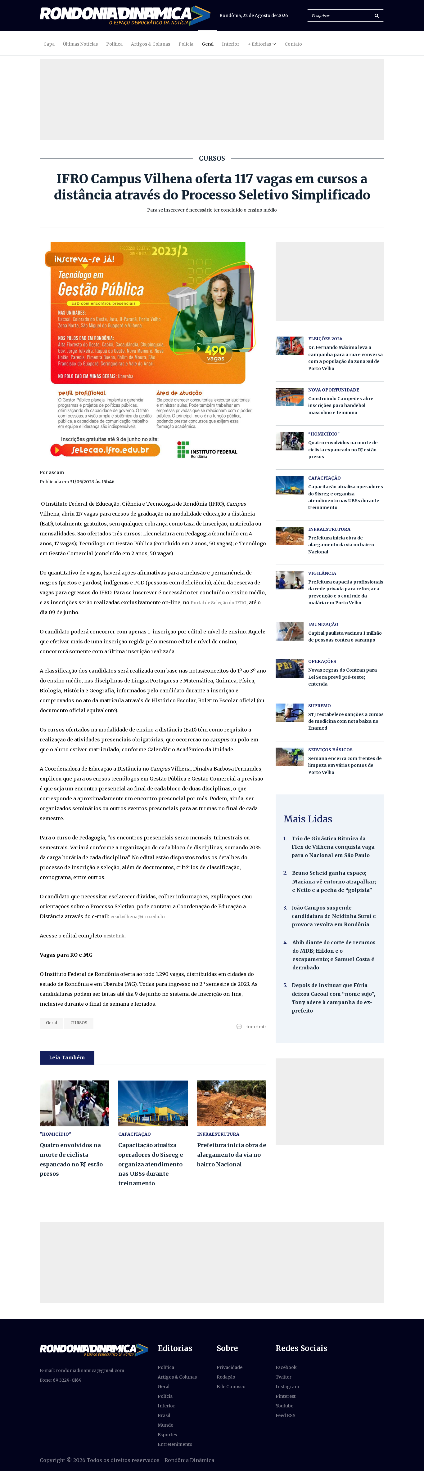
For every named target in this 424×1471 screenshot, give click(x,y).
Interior (230, 44)
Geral (208, 44)
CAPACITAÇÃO (134, 1134)
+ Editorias (259, 44)
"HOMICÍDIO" (55, 1134)
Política (114, 44)
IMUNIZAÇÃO (323, 624)
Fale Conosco (231, 1386)
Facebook (286, 1367)
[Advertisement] (330, 1101)
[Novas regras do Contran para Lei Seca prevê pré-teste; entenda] (290, 668)
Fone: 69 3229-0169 (61, 1380)
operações (322, 661)
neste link (113, 936)
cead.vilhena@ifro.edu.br (138, 916)
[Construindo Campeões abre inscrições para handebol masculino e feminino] (290, 397)
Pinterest (285, 1396)
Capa (49, 44)
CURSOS (78, 1023)
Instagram (287, 1386)
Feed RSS (285, 1415)
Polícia (185, 44)
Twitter (283, 1377)
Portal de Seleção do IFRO (218, 603)
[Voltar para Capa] (125, 16)
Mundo (166, 1425)
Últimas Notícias (80, 44)
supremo (319, 706)
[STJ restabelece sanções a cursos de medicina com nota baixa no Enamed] (290, 713)
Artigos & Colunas (150, 44)
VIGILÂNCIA (322, 573)
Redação (226, 1377)
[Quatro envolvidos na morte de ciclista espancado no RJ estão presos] (74, 1103)
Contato (293, 44)
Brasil (164, 1415)
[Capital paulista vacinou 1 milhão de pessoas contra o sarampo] (290, 631)
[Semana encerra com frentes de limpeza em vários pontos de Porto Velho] (290, 757)
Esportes (167, 1434)
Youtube (284, 1406)
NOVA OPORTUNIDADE (333, 390)
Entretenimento (175, 1444)
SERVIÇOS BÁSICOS (330, 750)
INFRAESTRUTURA (218, 1134)
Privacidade (229, 1367)
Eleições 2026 (325, 339)
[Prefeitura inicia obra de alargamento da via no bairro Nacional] (231, 1103)
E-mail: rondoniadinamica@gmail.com (82, 1370)
